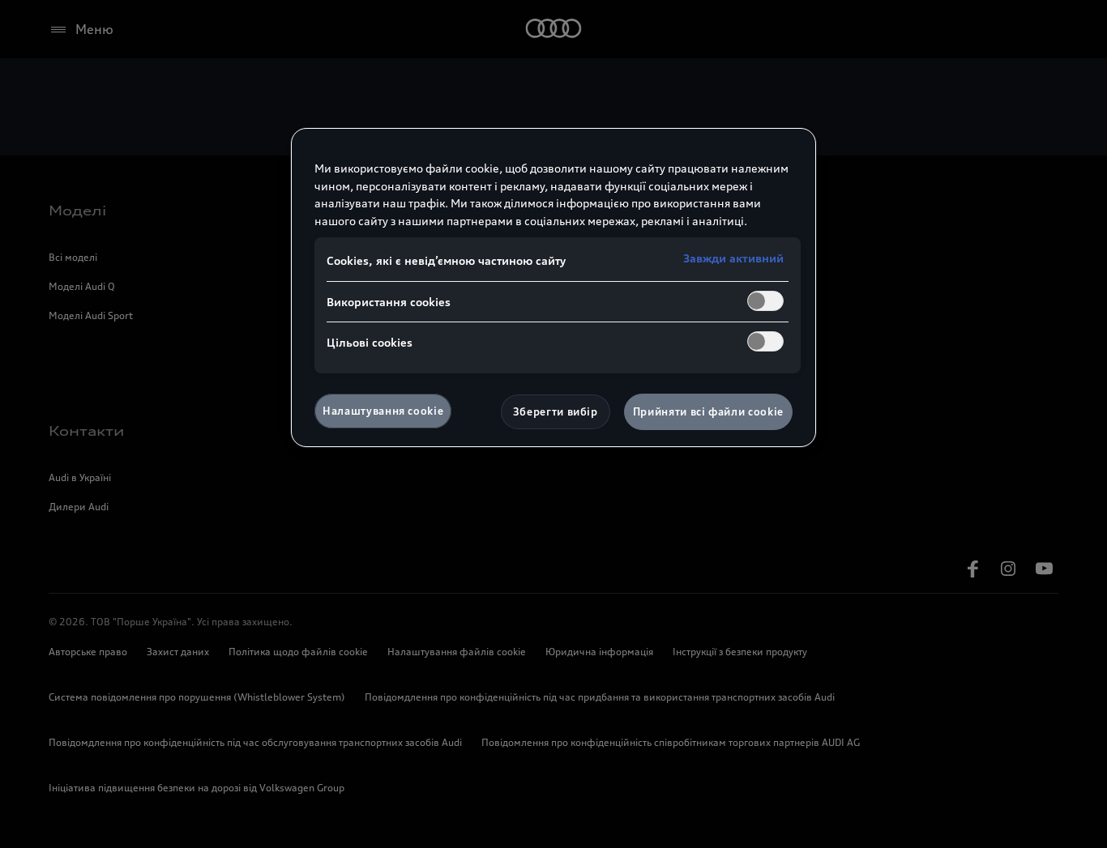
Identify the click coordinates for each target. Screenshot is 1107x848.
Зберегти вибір (555, 411)
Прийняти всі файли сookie (708, 411)
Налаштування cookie (383, 410)
